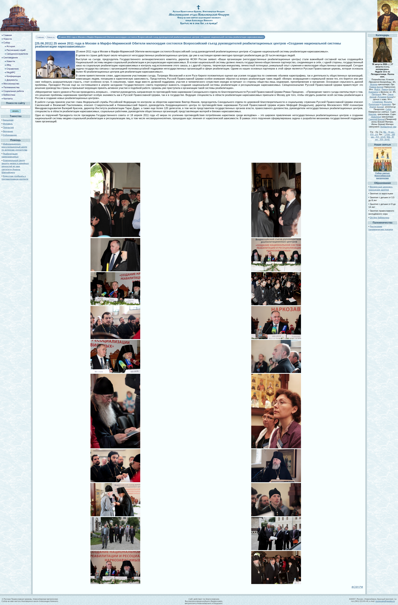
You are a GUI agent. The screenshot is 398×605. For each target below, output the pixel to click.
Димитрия (376, 117)
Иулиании (381, 97)
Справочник (13, 68)
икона (380, 87)
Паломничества (11, 87)
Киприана (386, 104)
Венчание (8, 131)
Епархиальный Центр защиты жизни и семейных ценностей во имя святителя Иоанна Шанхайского (15, 166)
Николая (372, 114)
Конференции (14, 76)
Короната (373, 92)
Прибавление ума (388, 127)
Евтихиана (374, 104)
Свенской (373, 119)
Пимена (372, 87)
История (11, 46)
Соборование (10, 135)
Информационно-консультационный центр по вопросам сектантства (14, 147)
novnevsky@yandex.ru (385, 601)
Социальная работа (13, 91)
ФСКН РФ (357, 587)
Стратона (377, 102)
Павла (390, 94)
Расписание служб (16, 50)
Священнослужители (17, 54)
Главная (40, 37)
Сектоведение (10, 57)
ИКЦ (9, 65)
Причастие (8, 127)
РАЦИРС (11, 72)
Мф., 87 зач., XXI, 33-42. (384, 138)
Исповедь (8, 123)
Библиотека (9, 95)
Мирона (373, 84)
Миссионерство (11, 83)
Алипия (373, 107)
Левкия (384, 89)
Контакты (8, 98)
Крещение (8, 120)
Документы (12, 80)
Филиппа (388, 102)
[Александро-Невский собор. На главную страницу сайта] (20, 30)
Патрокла (376, 94)
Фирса (377, 89)
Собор (6, 42)
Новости (51, 37)
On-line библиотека (379, 217)
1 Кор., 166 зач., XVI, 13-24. (383, 135)
